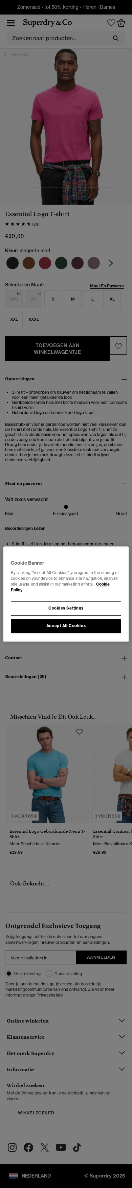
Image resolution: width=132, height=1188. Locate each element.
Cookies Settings (66, 608)
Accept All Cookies (66, 625)
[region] (66, 594)
